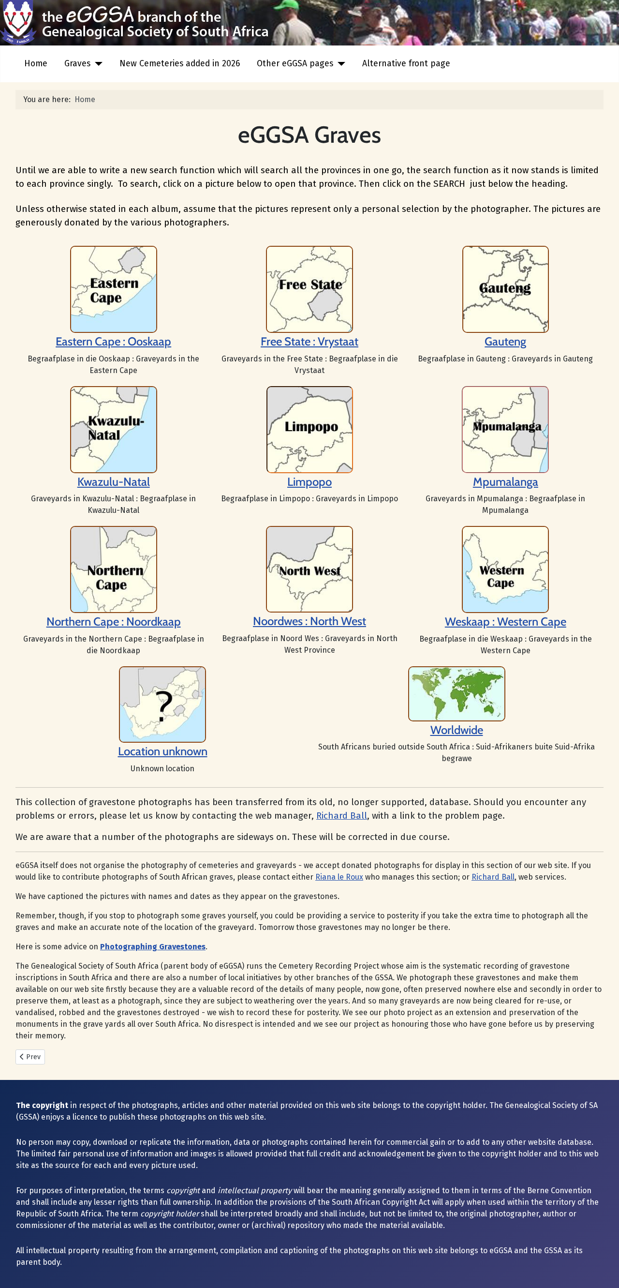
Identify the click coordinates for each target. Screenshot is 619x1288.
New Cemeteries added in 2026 (179, 64)
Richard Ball (341, 815)
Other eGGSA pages (295, 64)
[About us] (309, 288)
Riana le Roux (339, 877)
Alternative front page (406, 64)
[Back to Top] (602, 1270)
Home (35, 64)
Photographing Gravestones (153, 946)
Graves (77, 64)
